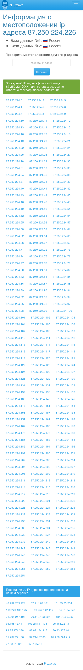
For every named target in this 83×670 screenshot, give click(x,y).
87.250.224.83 (15, 277)
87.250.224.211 (15, 480)
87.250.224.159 (15, 419)
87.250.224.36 (61, 175)
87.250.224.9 (58, 114)
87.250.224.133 (65, 385)
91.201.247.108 (15, 617)
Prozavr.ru (50, 663)
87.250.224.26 (38, 154)
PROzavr (16, 4)
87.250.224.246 (40, 555)
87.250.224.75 (38, 256)
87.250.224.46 (15, 202)
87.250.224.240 (40, 541)
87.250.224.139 (15, 399)
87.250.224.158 (65, 412)
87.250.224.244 (65, 548)
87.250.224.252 (40, 568)
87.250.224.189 (15, 446)
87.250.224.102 (40, 317)
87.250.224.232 (65, 521)
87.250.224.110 (15, 338)
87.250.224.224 (40, 507)
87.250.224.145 (65, 399)
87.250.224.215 (40, 487)
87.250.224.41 (38, 188)
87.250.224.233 (15, 528)
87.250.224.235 (65, 528)
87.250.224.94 (61, 297)
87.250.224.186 (40, 439)
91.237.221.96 (15, 637)
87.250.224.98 (15, 310)
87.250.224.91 (61, 290)
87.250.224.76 (61, 256)
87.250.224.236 (15, 535)
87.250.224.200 (40, 453)
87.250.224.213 (65, 480)
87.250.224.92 (15, 297)
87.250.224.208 (15, 473)
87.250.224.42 (61, 188)
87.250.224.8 (36, 114)
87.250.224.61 (61, 229)
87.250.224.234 (40, 528)
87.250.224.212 (40, 480)
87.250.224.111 (40, 338)
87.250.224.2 (36, 100)
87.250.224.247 (65, 555)
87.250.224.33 (61, 168)
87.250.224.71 (15, 249)
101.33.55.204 (63, 603)
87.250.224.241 (65, 541)
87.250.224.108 (40, 331)
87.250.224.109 (65, 331)
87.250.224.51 (61, 209)
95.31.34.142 (67, 610)
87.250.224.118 (65, 351)
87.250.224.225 (65, 507)
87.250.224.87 (38, 283)
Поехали (41, 72)
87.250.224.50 (38, 209)
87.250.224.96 (38, 304)
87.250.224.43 (15, 195)
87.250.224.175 (15, 433)
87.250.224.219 (65, 494)
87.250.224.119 (15, 358)
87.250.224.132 (40, 385)
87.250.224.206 (40, 467)
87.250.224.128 (15, 378)
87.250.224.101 (15, 317)
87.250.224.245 (15, 555)
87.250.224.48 (61, 202)
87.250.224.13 (15, 127)
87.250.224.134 (15, 392)
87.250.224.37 (15, 182)
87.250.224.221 (40, 501)
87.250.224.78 (38, 263)
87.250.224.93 (38, 297)
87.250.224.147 (15, 406)
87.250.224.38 (38, 182)
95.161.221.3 (61, 623)
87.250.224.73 (61, 249)
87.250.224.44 (38, 195)
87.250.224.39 (61, 182)
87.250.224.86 (15, 283)
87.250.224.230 (15, 521)
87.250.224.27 (61, 154)
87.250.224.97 (61, 304)
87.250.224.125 (15, 372)
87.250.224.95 (15, 304)
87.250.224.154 (65, 406)
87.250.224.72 (38, 249)
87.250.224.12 (61, 120)
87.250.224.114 (40, 344)
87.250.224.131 (15, 385)
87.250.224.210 (65, 473)
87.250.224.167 (15, 426)
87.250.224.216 (65, 487)
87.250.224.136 (40, 392)
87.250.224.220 (15, 501)
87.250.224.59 (38, 229)
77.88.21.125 (14, 644)
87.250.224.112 (65, 338)
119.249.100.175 (16, 610)
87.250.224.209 (40, 473)
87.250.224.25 (15, 154)
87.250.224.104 (15, 324)
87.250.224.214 (15, 487)
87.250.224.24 (61, 148)
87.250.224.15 (61, 127)
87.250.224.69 (61, 243)
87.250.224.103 (65, 317)
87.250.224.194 (40, 446)
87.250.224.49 (15, 209)
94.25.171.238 (15, 630)
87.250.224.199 (15, 453)
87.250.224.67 (38, 243)
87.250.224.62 (15, 236)
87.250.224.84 (38, 277)
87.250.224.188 (65, 439)
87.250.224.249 (40, 562)
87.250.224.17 (38, 134)
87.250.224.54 (61, 215)
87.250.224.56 (38, 222)
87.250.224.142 (40, 399)
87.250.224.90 (38, 290)
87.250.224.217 (15, 494)
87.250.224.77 (15, 263)
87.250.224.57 (61, 222)
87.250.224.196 (65, 446)
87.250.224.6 (58, 107)
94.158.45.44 (14, 623)
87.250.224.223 (15, 507)
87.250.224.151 (40, 406)
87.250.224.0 (14, 100)
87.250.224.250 (65, 562)
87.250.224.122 (15, 365)
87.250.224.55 (15, 222)
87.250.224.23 (38, 148)
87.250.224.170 (65, 426)
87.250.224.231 (40, 521)
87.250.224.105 (40, 324)
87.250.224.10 (15, 120)
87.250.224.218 (40, 494)
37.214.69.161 (40, 603)
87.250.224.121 (65, 358)
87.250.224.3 (58, 100)
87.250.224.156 (15, 412)
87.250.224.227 (15, 514)
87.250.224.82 (61, 270)
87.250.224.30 (61, 161)
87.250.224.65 (61, 236)
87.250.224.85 (61, 277)
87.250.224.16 (15, 134)
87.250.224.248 (15, 562)
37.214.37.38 (37, 637)
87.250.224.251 (15, 568)
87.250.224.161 (40, 419)
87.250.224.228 (40, 514)
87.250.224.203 (40, 460)
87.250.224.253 (65, 568)
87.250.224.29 (38, 161)
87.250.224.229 (65, 514)
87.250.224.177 (40, 433)
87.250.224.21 (61, 141)
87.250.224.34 (15, 175)
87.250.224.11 (38, 120)
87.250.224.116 (15, 351)
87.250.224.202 (15, 460)
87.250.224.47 (38, 202)
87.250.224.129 (40, 378)
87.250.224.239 (15, 541)
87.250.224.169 (40, 426)
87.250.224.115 (65, 344)
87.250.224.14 (38, 127)
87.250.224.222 (65, 501)
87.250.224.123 (40, 365)
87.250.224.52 (15, 215)
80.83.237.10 (61, 630)
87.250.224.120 (40, 358)
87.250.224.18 (61, 134)
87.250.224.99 (38, 310)
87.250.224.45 (61, 195)
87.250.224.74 (15, 256)
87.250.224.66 (15, 243)
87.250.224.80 (15, 270)
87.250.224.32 (38, 168)
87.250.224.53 (38, 215)
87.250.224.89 (15, 290)
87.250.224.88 (61, 283)
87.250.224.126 (40, 372)
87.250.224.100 (62, 310)
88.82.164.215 (38, 630)
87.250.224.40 (15, 188)
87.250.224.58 (15, 229)
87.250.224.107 (15, 331)
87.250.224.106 (65, 324)
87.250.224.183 (65, 433)
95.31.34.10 (35, 644)
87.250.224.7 (14, 114)
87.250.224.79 (61, 263)
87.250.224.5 (36, 107)
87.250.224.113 (15, 344)
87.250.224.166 (65, 419)
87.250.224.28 (15, 161)
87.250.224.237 (40, 535)
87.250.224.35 (38, 175)
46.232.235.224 (15, 603)
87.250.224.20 (38, 141)
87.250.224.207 (65, 467)
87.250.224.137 (65, 392)
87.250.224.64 (38, 236)
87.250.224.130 (65, 378)
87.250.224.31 (15, 168)
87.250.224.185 (15, 439)
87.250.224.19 (15, 141)
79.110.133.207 (40, 617)
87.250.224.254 (15, 575)
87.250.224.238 (65, 535)
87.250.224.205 (15, 467)
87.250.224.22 (15, 148)
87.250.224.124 (65, 365)
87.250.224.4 (14, 107)
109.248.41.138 (37, 623)
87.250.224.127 (65, 372)
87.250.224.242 (15, 548)
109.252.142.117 (42, 610)
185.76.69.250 (65, 617)
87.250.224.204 (65, 460)
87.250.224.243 (40, 548)
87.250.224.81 (38, 270)
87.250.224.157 (40, 412)
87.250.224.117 (40, 351)
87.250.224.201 (65, 453)
